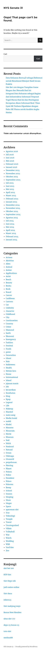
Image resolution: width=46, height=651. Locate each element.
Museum (10, 437)
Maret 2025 (11, 195)
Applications (11, 273)
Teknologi (10, 516)
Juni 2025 (10, 186)
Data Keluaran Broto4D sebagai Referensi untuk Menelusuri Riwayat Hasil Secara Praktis (24, 81)
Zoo (7, 550)
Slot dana (8, 593)
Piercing (9, 465)
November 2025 (13, 173)
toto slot (7, 631)
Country (9, 323)
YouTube (10, 547)
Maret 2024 (11, 233)
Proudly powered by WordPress (26, 647)
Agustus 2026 (12, 151)
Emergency (11, 339)
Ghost (8, 358)
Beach (8, 279)
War (7, 535)
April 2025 (10, 192)
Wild (8, 544)
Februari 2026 (12, 164)
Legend (9, 402)
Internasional (12, 377)
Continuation (12, 320)
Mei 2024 (10, 227)
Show (8, 500)
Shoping (9, 497)
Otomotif (10, 459)
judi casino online (11, 587)
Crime (8, 327)
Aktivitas (10, 260)
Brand (8, 292)
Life (7, 405)
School (9, 490)
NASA (8, 443)
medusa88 (8, 637)
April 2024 (10, 230)
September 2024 (13, 214)
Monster (9, 427)
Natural (9, 450)
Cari (5, 54)
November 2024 (13, 208)
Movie (8, 434)
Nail (7, 440)
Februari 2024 (12, 236)
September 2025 (13, 180)
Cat (7, 305)
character (10, 311)
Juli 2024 (10, 221)
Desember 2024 (13, 205)
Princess (9, 484)
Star (7, 513)
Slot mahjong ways (12, 606)
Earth (8, 333)
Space (8, 506)
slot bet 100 (9, 568)
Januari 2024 (11, 239)
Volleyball (10, 531)
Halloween (10, 364)
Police (8, 475)
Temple (9, 519)
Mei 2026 (10, 161)
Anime (9, 270)
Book (8, 289)
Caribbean (10, 298)
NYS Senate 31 (13, 7)
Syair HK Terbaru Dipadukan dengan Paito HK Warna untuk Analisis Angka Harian (22, 109)
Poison (9, 472)
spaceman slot (12, 509)
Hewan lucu (11, 371)
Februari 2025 (12, 199)
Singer (9, 503)
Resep (8, 487)
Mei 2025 (10, 189)
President (10, 478)
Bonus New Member (12, 612)
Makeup (9, 409)
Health (9, 368)
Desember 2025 (13, 170)
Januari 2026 (11, 167)
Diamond (10, 330)
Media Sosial (11, 418)
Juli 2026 (10, 154)
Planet (9, 468)
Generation (11, 355)
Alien (8, 264)
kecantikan (11, 390)
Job (7, 386)
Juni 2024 (10, 224)
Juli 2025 (10, 183)
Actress (9, 257)
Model (8, 424)
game (8, 352)
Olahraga (10, 456)
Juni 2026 (10, 158)
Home (8, 374)
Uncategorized (12, 525)
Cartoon (9, 301)
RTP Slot (7, 574)
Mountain (10, 431)
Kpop (8, 399)
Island (8, 380)
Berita (8, 286)
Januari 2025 (11, 202)
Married (9, 412)
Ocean (8, 453)
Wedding (10, 541)
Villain (9, 528)
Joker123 (7, 600)
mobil (8, 421)
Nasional (10, 446)
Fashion (9, 342)
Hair (8, 361)
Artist (8, 276)
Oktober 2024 (12, 211)
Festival (9, 346)
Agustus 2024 (12, 217)
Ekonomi (10, 336)
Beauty (9, 282)
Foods (8, 349)
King (8, 396)
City (7, 317)
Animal (9, 267)
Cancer (9, 295)
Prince (8, 481)
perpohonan (11, 462)
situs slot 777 (9, 619)
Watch (9, 538)
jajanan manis (12, 383)
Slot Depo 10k (10, 581)
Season (9, 494)
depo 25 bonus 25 (11, 625)
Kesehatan (10, 393)
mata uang (10, 415)
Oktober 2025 (12, 176)
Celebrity (10, 308)
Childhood (10, 314)
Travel (8, 522)
